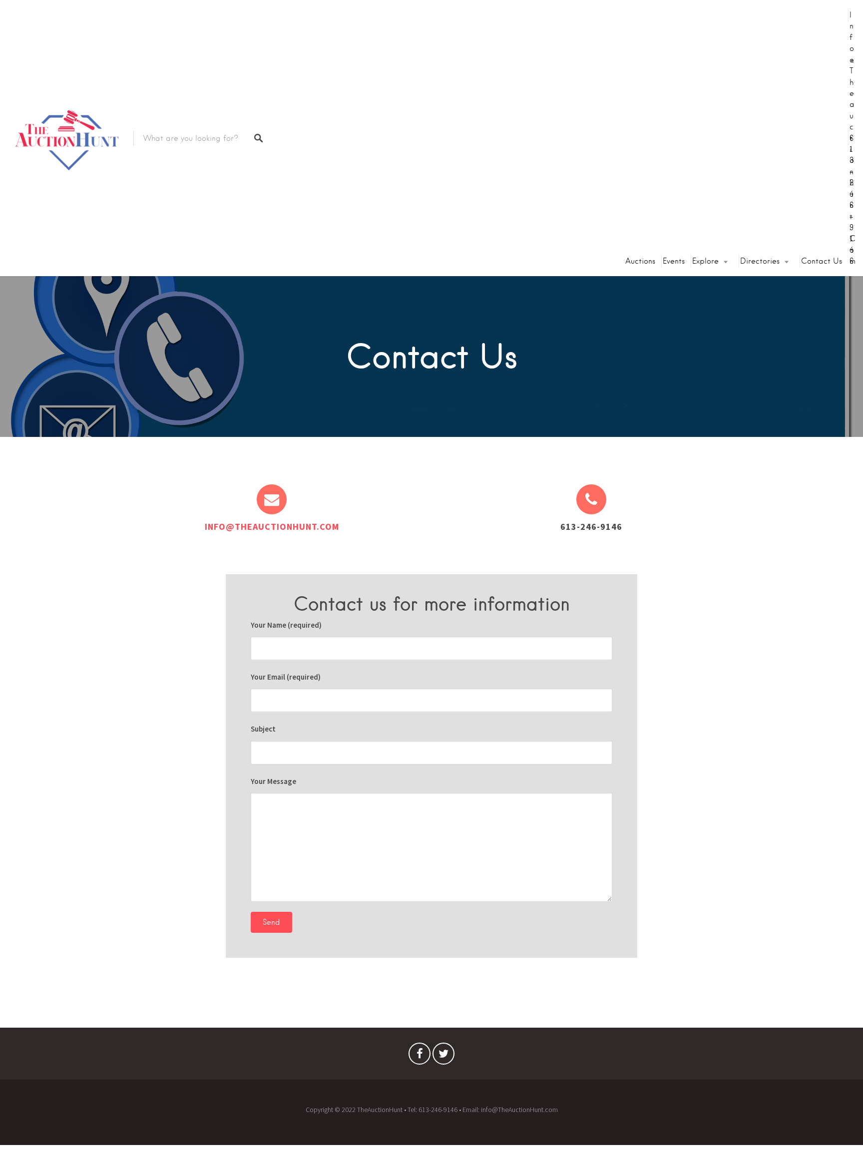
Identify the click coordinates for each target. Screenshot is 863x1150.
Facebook (420, 1056)
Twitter (443, 1056)
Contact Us (821, 261)
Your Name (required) (286, 625)
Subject (263, 729)
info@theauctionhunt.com (853, 138)
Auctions (640, 261)
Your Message (273, 781)
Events (674, 261)
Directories (760, 261)
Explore (705, 261)
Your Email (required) (286, 677)
